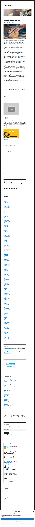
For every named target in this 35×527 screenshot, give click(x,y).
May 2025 (6, 201)
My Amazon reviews (8, 354)
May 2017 (6, 317)
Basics (14, 145)
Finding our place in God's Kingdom (10, 386)
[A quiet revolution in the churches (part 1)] (15, 124)
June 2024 (6, 213)
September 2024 (7, 211)
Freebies (5, 387)
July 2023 (6, 227)
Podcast (5, 399)
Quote (5, 400)
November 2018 (7, 294)
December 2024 (7, 207)
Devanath (19, 40)
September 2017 (7, 312)
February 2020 (7, 276)
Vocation (6, 406)
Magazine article (7, 396)
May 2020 (6, 273)
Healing (5, 391)
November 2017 (7, 309)
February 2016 (7, 336)
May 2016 (6, 332)
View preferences (17, 523)
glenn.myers (7, 145)
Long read (6, 395)
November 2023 (7, 222)
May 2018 (6, 302)
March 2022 (6, 245)
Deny (17, 521)
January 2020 (6, 278)
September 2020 (7, 268)
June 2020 (6, 271)
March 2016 (6, 334)
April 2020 (6, 274)
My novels (5, 508)
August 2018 (6, 298)
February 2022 (7, 246)
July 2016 (6, 329)
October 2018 (6, 295)
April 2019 (6, 289)
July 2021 (6, 255)
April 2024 (6, 216)
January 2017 (6, 322)
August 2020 (6, 269)
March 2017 (6, 319)
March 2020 (6, 275)
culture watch (6, 384)
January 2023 (6, 235)
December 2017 (7, 308)
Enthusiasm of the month (9, 348)
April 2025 (6, 202)
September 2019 (7, 283)
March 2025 (6, 203)
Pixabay (23, 40)
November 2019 (7, 280)
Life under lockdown (7, 116)
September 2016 (7, 327)
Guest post (6, 390)
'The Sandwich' (7, 379)
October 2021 (6, 251)
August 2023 (6, 226)
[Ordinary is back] (15, 133)
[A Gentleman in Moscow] (5, 466)
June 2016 (6, 331)
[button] (33, 511)
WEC (18, 52)
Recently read (10, 444)
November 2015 (7, 339)
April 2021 (6, 259)
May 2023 (6, 230)
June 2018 (6, 300)
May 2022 (6, 242)
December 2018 (7, 293)
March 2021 (6, 260)
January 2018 (6, 307)
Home (5, 503)
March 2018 (6, 304)
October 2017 (6, 310)
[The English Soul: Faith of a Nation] (5, 462)
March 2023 (6, 232)
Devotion (6, 385)
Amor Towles (7, 468)
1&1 (8, 488)
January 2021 (6, 263)
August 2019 (6, 284)
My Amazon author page (8, 353)
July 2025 (6, 198)
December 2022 (7, 236)
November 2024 (7, 208)
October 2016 (6, 326)
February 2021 (7, 261)
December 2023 (7, 221)
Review (5, 401)
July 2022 (6, 240)
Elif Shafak (7, 448)
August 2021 (6, 254)
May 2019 (6, 288)
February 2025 (7, 205)
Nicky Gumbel (16, 61)
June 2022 (6, 241)
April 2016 (6, 333)
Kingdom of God (7, 394)
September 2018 (7, 297)
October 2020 (6, 266)
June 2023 (6, 229)
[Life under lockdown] (15, 109)
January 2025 (6, 206)
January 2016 (6, 337)
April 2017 (6, 318)
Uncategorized (7, 405)
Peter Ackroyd (7, 463)
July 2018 (6, 299)
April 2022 (6, 244)
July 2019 (6, 285)
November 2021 (7, 250)
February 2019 (7, 290)
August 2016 (6, 328)
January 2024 (6, 220)
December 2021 (7, 249)
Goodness (6, 389)
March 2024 (6, 217)
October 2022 (6, 239)
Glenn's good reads (7, 351)
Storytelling (6, 404)
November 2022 (7, 237)
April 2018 (6, 303)
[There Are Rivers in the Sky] (5, 447)
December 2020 (7, 264)
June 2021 (6, 256)
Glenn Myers (8, 5)
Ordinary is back (6, 139)
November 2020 (7, 265)
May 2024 (6, 215)
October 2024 (6, 210)
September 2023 (7, 225)
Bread (5, 382)
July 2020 (6, 270)
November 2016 (7, 324)
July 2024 (6, 212)
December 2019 (7, 279)
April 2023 (6, 231)
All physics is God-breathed (9, 380)
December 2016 (7, 323)
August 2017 (6, 313)
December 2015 (7, 338)
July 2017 (6, 314)
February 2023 (7, 234)
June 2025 (6, 200)
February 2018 (7, 305)
